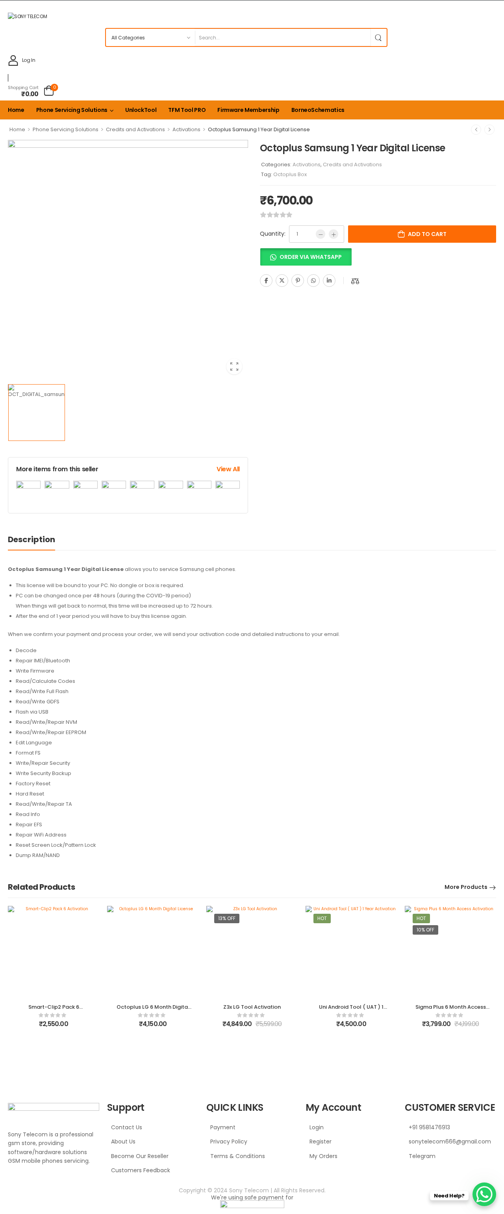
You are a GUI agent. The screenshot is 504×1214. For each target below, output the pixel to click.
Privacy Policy (228, 1141)
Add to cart (427, 234)
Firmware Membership (248, 110)
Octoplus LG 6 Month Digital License (153, 1010)
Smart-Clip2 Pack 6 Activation (53, 1010)
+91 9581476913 (429, 1127)
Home (16, 110)
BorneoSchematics (318, 110)
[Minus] (320, 234)
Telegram (422, 1156)
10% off (425, 929)
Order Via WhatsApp (311, 257)
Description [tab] (31, 539)
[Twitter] (282, 280)
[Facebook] (266, 280)
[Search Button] (379, 37)
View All (228, 469)
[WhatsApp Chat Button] (484, 1194)
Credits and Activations (135, 129)
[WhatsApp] (313, 280)
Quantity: (272, 234)
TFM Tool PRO (187, 110)
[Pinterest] (297, 280)
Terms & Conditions (237, 1156)
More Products (466, 887)
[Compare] (355, 281)
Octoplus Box (290, 174)
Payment (222, 1127)
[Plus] (333, 234)
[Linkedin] (329, 280)
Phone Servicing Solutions (71, 110)
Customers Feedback (140, 1170)
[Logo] (250, 16)
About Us (123, 1141)
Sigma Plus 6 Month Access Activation (450, 1010)
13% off (226, 918)
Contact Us (126, 1127)
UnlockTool (141, 110)
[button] (306, 259)
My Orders (323, 1156)
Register (320, 1141)
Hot (322, 918)
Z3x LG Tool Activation (252, 1007)
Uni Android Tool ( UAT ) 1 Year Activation (351, 1010)
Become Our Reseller (140, 1156)
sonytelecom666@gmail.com (450, 1141)
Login (316, 1127)
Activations (186, 129)
